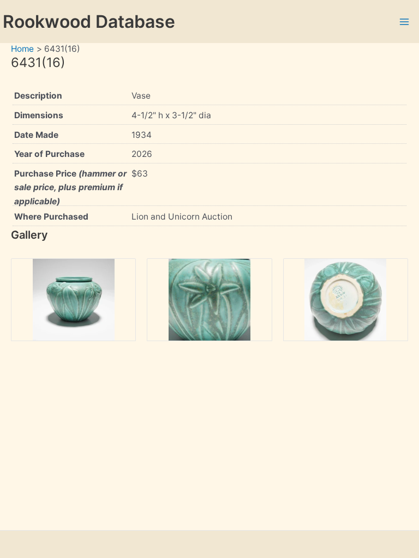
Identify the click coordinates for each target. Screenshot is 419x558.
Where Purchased (51, 216)
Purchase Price (70, 187)
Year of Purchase (49, 154)
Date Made (36, 135)
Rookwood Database (89, 21)
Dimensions (38, 115)
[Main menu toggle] (404, 21)
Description (38, 95)
